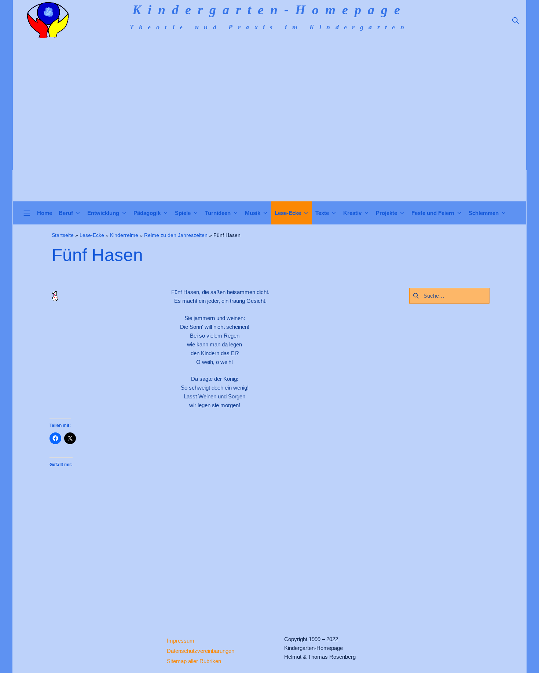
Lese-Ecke (92, 235)
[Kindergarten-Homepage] (47, 20)
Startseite (63, 235)
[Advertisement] (269, 146)
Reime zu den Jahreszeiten (176, 235)
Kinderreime (124, 235)
